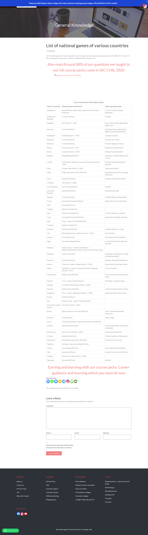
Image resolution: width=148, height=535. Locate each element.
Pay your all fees (81, 489)
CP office (108, 502)
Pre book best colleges (83, 492)
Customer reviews (52, 492)
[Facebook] (48, 381)
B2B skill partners (111, 491)
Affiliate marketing (52, 496)
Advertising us (110, 487)
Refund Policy (50, 481)
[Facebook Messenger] (56, 381)
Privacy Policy (21, 489)
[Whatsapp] (52, 381)
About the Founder (23, 496)
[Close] (146, 1)
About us (20, 481)
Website (106, 433)
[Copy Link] (60, 381)
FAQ (47, 485)
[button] (10, 531)
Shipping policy (51, 500)
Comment (50, 406)
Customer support (52, 489)
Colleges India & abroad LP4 (85, 500)
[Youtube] (25, 513)
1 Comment (51, 51)
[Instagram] (67, 381)
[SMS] (71, 381)
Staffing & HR (109, 495)
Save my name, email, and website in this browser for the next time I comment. (59, 446)
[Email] (75, 381)
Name (48, 433)
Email (77, 433)
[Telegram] (64, 381)
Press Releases (81, 481)
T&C (18, 492)
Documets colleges (82, 496)
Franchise (108, 498)
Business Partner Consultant (85, 485)
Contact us (20, 485)
